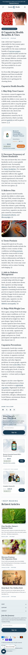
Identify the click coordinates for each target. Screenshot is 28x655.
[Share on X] (6, 409)
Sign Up (14, 432)
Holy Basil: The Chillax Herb (12, 588)
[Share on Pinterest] (10, 409)
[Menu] (3, 7)
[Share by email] (14, 409)
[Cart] (25, 7)
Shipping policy (18, 648)
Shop (21, 461)
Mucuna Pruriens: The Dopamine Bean (9, 558)
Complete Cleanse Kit (9, 486)
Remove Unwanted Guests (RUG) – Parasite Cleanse (18, 133)
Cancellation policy (7, 651)
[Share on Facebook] (2, 409)
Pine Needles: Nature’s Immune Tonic (9, 527)
